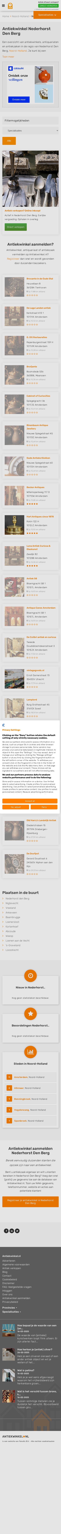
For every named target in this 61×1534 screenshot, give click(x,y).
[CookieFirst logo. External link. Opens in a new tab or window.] (3, 725)
